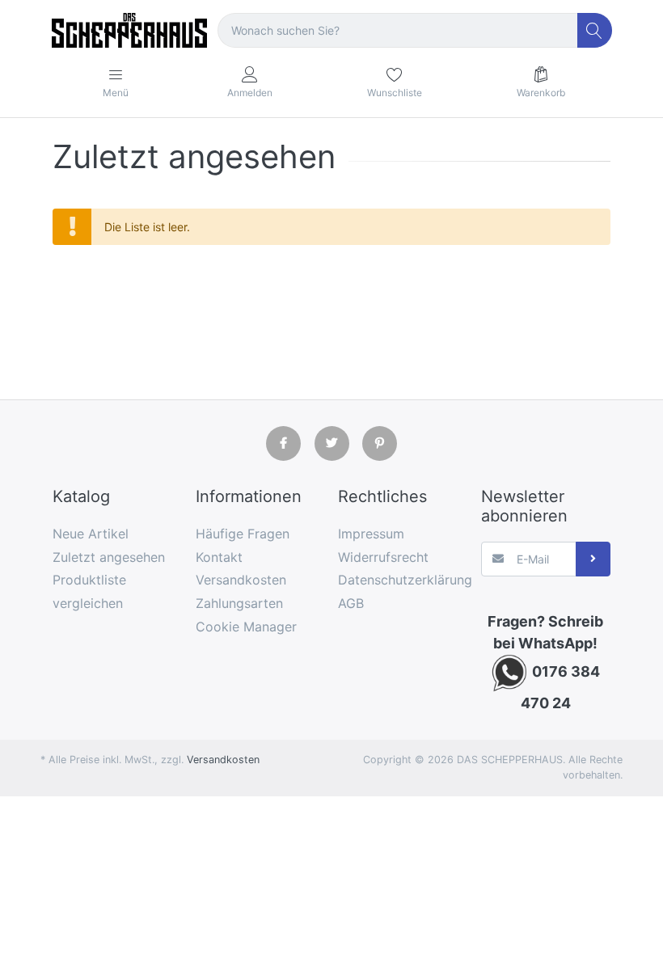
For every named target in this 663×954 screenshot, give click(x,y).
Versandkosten (223, 759)
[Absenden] (593, 559)
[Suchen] (594, 30)
